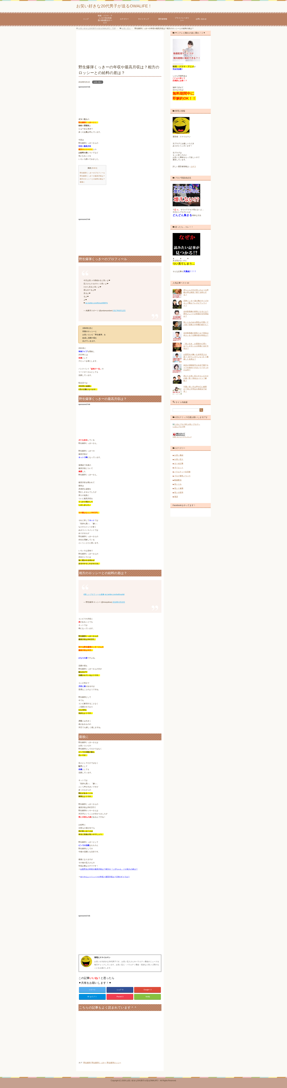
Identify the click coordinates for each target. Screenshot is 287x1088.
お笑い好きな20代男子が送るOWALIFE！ (114, 6)
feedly (148, 997)
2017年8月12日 (119, 311)
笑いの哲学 (178, 492)
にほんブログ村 (179, 427)
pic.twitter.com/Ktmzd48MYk (96, 303)
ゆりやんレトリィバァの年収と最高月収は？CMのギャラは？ (105, 877)
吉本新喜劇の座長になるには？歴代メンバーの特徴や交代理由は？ (196, 314)
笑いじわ (178, 484)
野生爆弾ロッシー (114, 1063)
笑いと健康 (178, 488)
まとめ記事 (178, 463)
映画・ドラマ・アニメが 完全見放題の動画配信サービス (105, 19)
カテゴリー (124, 19)
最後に (82, 182)
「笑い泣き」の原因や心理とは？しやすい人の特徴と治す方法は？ (196, 346)
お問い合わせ (201, 19)
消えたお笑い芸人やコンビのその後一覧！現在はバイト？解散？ (196, 378)
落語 (176, 497)
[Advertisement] (119, 48)
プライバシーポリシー (182, 19)
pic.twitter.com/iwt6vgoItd (114, 594)
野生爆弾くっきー (98, 1063)
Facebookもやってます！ (184, 505)
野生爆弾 (87, 1063)
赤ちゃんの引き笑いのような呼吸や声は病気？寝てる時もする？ (196, 292)
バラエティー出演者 (182, 472)
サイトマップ (143, 19)
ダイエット (178, 468)
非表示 (94, 168)
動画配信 (178, 480)
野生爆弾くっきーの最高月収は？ (92, 176)
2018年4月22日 (119, 602)
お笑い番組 (178, 455)
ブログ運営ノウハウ (182, 476)
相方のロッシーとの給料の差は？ (92, 179)
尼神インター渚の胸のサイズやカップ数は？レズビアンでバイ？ (196, 303)
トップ (86, 19)
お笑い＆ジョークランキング (182, 437)
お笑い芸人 (98, 82)
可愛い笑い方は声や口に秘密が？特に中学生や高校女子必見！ (195, 389)
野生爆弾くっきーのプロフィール (92, 173)
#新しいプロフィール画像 (94, 594)
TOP (97, 28)
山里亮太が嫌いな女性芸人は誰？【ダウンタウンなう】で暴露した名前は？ (196, 356)
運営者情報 (162, 19)
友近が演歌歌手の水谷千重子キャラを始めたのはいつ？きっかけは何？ (196, 367)
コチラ (193, 166)
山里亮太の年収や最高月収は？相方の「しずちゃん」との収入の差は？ (109, 869)
